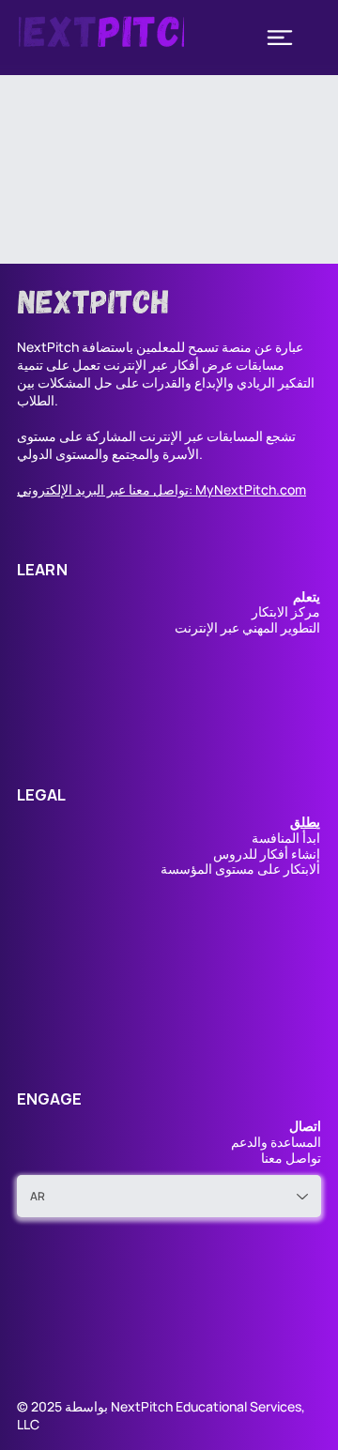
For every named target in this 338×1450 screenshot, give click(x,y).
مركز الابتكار (286, 611)
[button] (305, 822)
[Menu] (279, 37)
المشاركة (110, 436)
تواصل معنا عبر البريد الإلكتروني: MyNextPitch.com (161, 489)
